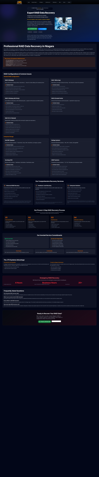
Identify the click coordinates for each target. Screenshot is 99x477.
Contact (69, 2)
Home (29, 2)
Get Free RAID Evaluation (56, 321)
